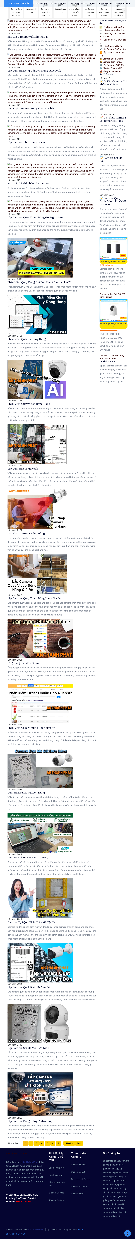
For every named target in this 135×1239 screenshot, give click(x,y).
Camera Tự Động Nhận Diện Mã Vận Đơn (32, 922)
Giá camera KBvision (80, 1179)
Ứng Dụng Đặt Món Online (24, 663)
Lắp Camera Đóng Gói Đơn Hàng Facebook (34, 70)
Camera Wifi (41, 4)
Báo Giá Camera (56, 1192)
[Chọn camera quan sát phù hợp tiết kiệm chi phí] (124, 10)
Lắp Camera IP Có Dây (112, 65)
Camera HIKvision (79, 1164)
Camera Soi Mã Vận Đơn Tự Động (28, 857)
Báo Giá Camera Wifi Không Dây (28, 36)
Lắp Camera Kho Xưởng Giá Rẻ (26, 142)
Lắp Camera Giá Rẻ (112, 46)
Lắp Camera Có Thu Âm (113, 49)
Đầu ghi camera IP (110, 71)
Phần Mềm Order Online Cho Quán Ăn (31, 727)
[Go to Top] (128, 1233)
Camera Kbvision (79, 1186)
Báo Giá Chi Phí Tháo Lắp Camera (29, 183)
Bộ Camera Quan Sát (114, 27)
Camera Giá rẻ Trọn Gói (101, 4)
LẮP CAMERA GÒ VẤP (18, 3)
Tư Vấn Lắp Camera (78, 4)
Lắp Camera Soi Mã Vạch (23, 468)
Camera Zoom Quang (112, 59)
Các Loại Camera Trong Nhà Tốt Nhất (31, 108)
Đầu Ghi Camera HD (111, 68)
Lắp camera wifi (56, 1168)
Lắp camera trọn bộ (57, 1184)
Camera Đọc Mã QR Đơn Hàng (26, 792)
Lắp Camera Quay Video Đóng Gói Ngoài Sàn (35, 217)
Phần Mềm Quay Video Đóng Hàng (29, 404)
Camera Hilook (78, 1193)
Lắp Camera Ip (55, 1175)
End (79, 1143)
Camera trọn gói (56, 1200)
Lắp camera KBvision (113, 30)
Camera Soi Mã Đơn (111, 159)
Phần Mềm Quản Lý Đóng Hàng (27, 339)
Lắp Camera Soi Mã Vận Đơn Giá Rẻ (29, 1048)
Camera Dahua (78, 1172)
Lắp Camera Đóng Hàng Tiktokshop (30, 1121)
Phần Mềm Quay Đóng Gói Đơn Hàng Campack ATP (39, 282)
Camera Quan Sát (58, 4)
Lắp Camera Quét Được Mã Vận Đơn (29, 987)
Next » (69, 1143)
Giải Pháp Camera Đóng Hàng (26, 533)
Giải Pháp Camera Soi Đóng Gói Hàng (113, 119)
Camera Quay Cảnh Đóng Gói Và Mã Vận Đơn (113, 201)
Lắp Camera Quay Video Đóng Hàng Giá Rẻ (34, 598)
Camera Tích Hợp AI (111, 62)
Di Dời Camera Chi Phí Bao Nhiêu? (113, 83)
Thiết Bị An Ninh (122, 4)
